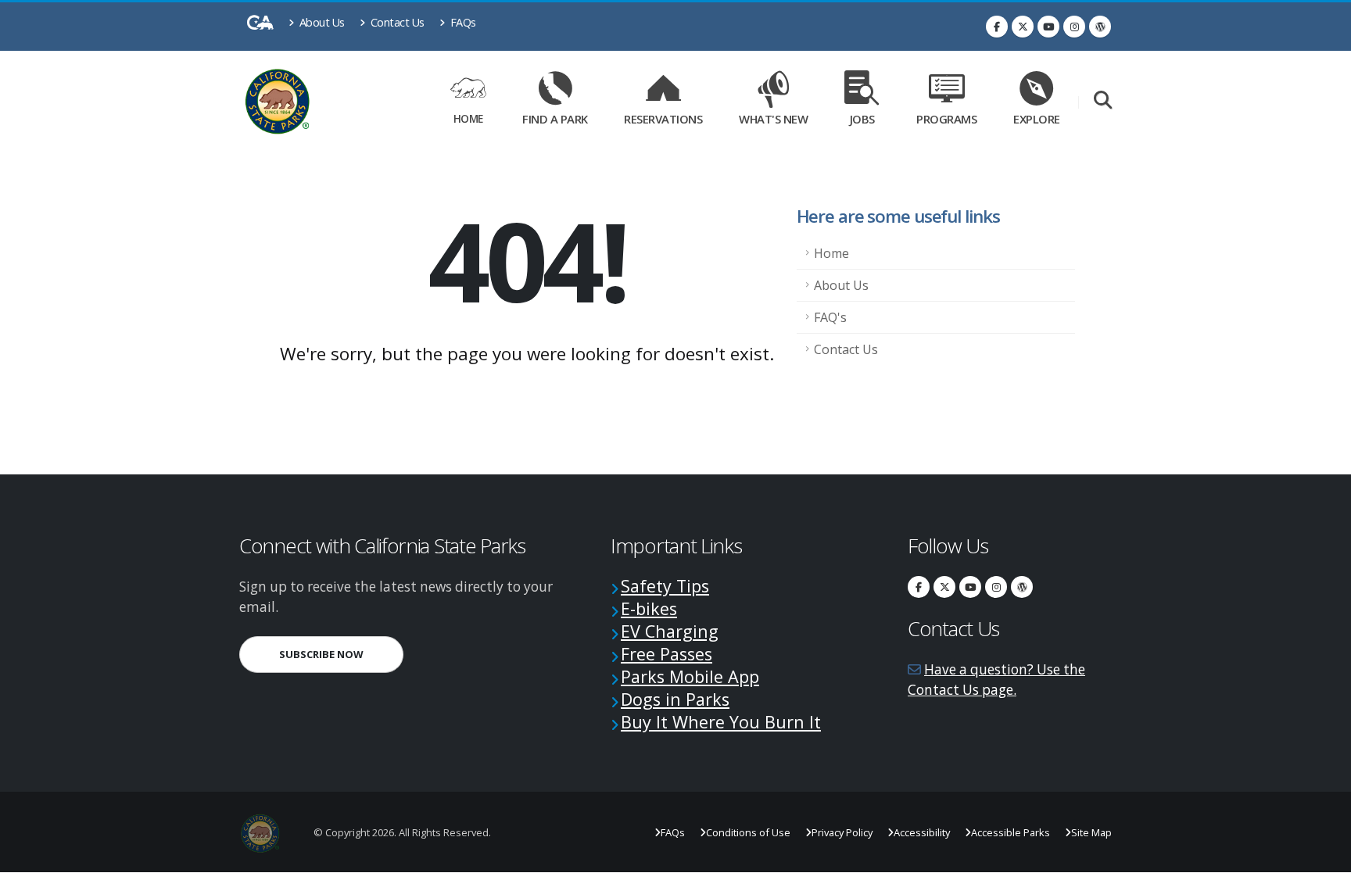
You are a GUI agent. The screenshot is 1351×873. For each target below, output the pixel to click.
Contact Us (396, 22)
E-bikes (649, 608)
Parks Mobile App (690, 676)
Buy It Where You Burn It (721, 721)
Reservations (668, 116)
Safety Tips (665, 585)
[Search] (1103, 101)
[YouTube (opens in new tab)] (1048, 27)
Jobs (862, 119)
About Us (320, 22)
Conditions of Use (748, 832)
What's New (773, 119)
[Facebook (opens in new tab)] (997, 27)
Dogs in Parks (675, 699)
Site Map (1091, 832)
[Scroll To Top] (1323, 855)
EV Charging (670, 631)
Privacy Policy (842, 832)
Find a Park (555, 119)
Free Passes (666, 653)
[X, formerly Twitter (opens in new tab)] (1023, 27)
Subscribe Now (341, 653)
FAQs (461, 22)
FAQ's (830, 317)
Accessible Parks (1010, 832)
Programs (946, 119)
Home (468, 118)
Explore (1036, 119)
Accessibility (922, 832)
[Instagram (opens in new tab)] (1074, 27)
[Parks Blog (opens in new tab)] (1100, 27)
